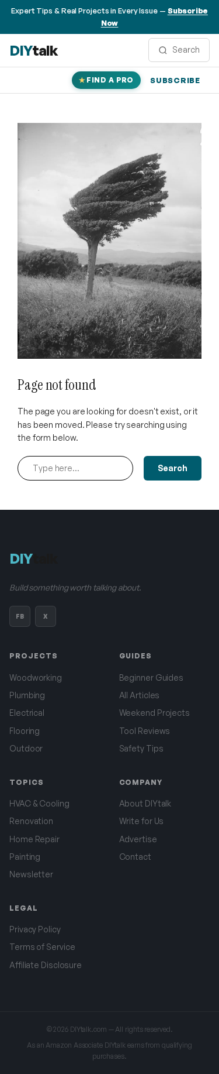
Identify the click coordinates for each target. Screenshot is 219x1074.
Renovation (31, 821)
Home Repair (34, 839)
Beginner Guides (151, 677)
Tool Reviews (145, 731)
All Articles (139, 695)
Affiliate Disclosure (45, 965)
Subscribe (175, 80)
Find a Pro (110, 80)
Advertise (138, 839)
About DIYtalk (145, 803)
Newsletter (31, 874)
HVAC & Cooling (39, 803)
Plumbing (27, 695)
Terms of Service (42, 947)
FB (20, 616)
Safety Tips (141, 748)
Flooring (24, 731)
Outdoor (26, 748)
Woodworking (35, 677)
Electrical (26, 713)
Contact (135, 857)
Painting (24, 857)
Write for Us (141, 821)
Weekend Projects (154, 713)
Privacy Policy (35, 929)
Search (172, 468)
